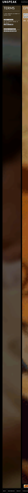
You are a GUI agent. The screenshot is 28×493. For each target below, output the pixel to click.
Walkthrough (11, 491)
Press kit (19, 491)
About (4, 491)
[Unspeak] (9, 2)
